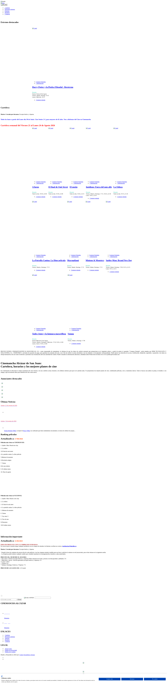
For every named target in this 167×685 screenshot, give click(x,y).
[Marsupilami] (69, 201)
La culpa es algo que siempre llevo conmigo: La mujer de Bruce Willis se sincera (29, 424)
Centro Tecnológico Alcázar (27, 655)
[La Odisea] (115, 128)
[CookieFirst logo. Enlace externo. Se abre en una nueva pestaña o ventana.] (2, 676)
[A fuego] (34, 128)
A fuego (35, 187)
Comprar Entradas (41, 82)
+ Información (39, 83)
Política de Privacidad (11, 650)
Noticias (6, 11)
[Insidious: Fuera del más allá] (88, 128)
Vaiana (71, 334)
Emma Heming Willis (10, 430)
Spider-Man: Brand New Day (119, 260)
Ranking (7, 12)
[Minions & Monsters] (88, 201)
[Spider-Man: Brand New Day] (108, 201)
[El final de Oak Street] (50, 128)
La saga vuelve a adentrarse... (15, 418)
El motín (73, 187)
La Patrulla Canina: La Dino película (48, 260)
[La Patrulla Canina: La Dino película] (34, 201)
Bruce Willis (26, 430)
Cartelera (7, 8)
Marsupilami (73, 260)
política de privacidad (25, 596)
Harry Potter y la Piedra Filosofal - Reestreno (52, 87)
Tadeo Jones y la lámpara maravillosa (49, 334)
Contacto (7, 14)
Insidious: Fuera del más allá (99, 187)
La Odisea (118, 187)
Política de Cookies (10, 652)
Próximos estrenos (9, 9)
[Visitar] (2, 384)
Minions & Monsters (95, 260)
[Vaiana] (70, 275)
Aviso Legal (8, 648)
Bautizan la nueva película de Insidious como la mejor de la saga (24, 409)
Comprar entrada (40, 100)
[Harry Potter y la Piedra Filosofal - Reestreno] (34, 28)
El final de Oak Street (58, 187)
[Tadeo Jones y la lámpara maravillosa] (34, 275)
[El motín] (72, 128)
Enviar (19, 599)
